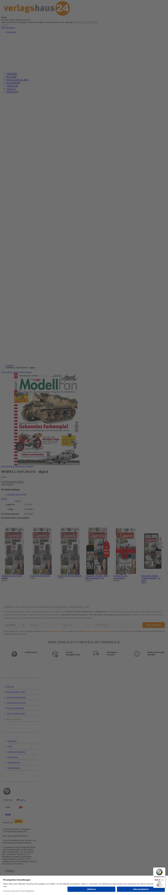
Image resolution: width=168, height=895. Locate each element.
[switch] (159, 885)
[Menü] (163, 869)
